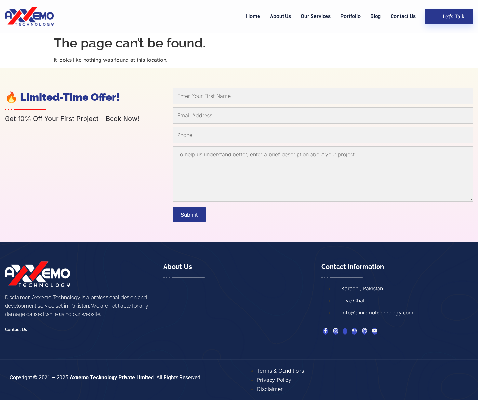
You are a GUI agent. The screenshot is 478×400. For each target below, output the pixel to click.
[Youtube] (374, 331)
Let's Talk (453, 16)
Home (253, 16)
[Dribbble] (364, 331)
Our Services (316, 16)
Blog (375, 16)
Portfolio (350, 16)
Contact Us (403, 16)
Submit (189, 214)
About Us (280, 16)
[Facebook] (325, 331)
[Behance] (354, 331)
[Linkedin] (345, 331)
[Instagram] (335, 331)
